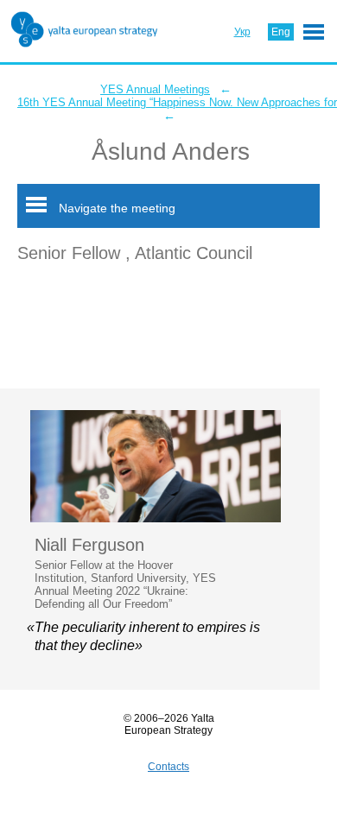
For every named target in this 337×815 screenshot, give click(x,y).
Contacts (168, 767)
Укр (242, 32)
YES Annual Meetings (155, 89)
